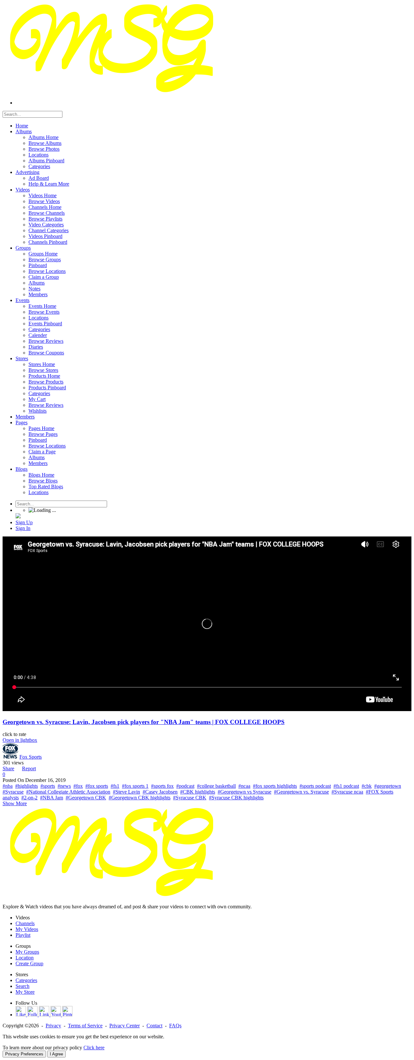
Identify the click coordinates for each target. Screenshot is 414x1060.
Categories (26, 980)
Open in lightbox (20, 740)
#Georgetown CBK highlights (139, 797)
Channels (25, 923)
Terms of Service (85, 1025)
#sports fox (162, 786)
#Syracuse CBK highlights (236, 797)
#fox (78, 786)
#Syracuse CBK (189, 797)
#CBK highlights (197, 792)
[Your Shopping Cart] (18, 516)
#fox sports (96, 786)
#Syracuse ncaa (347, 792)
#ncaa (244, 786)
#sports (47, 786)
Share (8, 768)
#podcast (185, 786)
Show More (15, 803)
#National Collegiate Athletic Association (68, 792)
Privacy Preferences (24, 1054)
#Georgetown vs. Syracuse (301, 792)
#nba (8, 786)
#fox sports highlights (275, 786)
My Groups (27, 952)
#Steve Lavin (126, 792)
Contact (154, 1025)
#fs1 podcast (346, 786)
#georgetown (387, 786)
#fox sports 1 (135, 786)
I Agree (56, 1054)
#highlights (26, 786)
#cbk (367, 786)
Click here (93, 1047)
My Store (25, 992)
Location (25, 957)
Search (22, 986)
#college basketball (216, 786)
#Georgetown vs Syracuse (244, 792)
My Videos (27, 929)
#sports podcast (315, 786)
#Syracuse (13, 792)
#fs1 (115, 786)
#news (64, 786)
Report (29, 768)
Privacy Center (124, 1025)
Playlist (23, 935)
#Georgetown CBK (86, 797)
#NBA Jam (51, 797)
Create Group (29, 963)
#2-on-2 (29, 797)
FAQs (175, 1025)
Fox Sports (30, 757)
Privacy (53, 1025)
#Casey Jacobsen (160, 792)
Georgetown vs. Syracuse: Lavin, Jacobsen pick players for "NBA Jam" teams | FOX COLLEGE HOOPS (144, 722)
